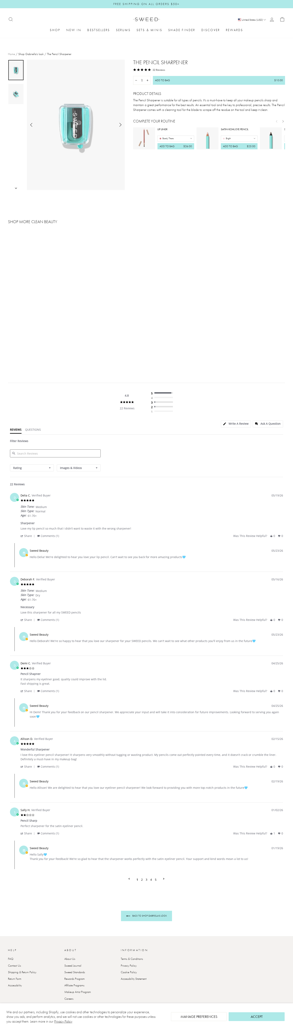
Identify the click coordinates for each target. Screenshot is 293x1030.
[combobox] (32, 467)
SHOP (55, 30)
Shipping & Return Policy (22, 972)
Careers (68, 999)
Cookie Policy (129, 972)
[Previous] (277, 121)
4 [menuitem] (151, 879)
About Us (69, 959)
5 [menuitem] (155, 879)
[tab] (236, 423)
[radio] (163, 393)
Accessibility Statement (133, 979)
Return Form (14, 979)
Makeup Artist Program (77, 992)
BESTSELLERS (98, 30)
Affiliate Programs (74, 985)
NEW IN (73, 30)
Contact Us (14, 966)
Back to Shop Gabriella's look (149, 915)
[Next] (283, 121)
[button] (28, 536)
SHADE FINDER (181, 30)
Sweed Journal (72, 966)
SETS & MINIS (149, 30)
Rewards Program (74, 979)
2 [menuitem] (142, 879)
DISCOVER (210, 30)
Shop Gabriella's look (31, 54)
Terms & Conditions (132, 959)
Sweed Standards (74, 972)
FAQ (10, 959)
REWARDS (234, 30)
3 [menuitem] (146, 879)
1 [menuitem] (137, 879)
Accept (257, 1016)
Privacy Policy (63, 1021)
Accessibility (15, 985)
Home (11, 54)
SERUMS (123, 30)
